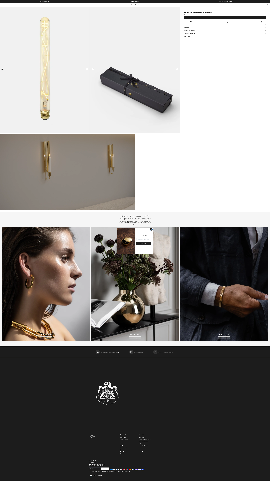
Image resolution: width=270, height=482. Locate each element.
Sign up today (144, 243)
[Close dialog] (151, 229)
